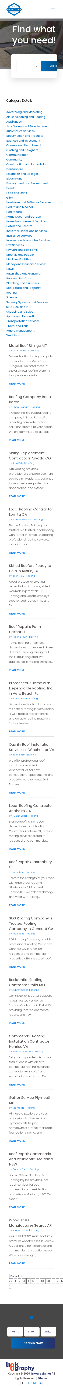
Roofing (35, 350)
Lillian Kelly (18, 576)
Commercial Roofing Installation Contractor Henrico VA (29, 1041)
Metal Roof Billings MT (28, 345)
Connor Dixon (20, 1169)
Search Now (33, 1343)
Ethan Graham (20, 407)
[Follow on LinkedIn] (40, 1383)
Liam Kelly (17, 463)
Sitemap (42, 1378)
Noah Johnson (20, 350)
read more (17, 384)
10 (42, 1281)
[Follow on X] (28, 1383)
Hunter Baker (19, 698)
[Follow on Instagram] (34, 1383)
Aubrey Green (20, 990)
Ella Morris (18, 1107)
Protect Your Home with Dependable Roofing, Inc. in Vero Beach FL (31, 688)
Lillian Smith (18, 754)
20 (48, 1281)
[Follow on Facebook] (22, 1383)
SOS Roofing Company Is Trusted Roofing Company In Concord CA (31, 923)
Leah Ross (18, 872)
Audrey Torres (20, 1230)
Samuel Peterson (22, 519)
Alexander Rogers (22, 1051)
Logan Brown (19, 636)
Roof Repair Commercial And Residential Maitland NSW (31, 1159)
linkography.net (41, 1373)
